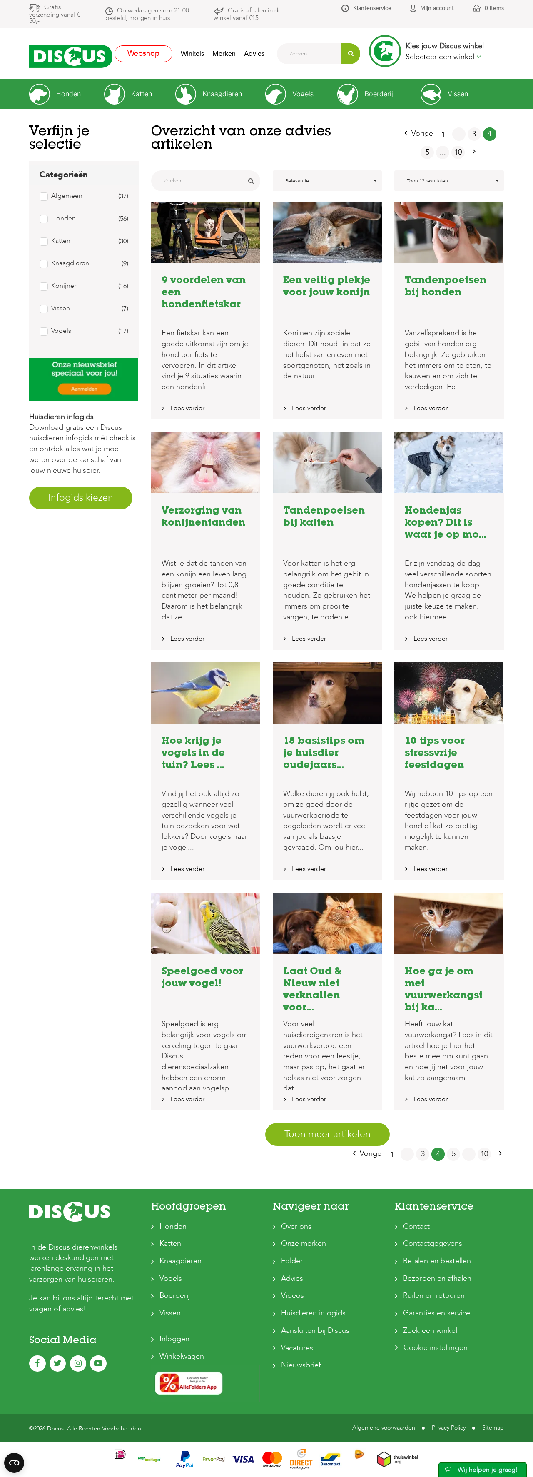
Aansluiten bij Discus (315, 1330)
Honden (173, 1226)
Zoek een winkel (430, 1330)
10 (458, 152)
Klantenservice (372, 8)
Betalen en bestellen (437, 1261)
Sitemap (493, 1428)
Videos (292, 1295)
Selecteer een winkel (441, 57)
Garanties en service (436, 1313)
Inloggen (174, 1339)
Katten (170, 1243)
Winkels (192, 53)
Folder (292, 1261)
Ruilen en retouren (434, 1295)
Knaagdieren (180, 1261)
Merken (224, 53)
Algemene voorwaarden (383, 1428)
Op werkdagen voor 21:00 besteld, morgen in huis (147, 14)
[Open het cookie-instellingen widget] (14, 1463)
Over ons (296, 1226)
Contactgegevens (432, 1243)
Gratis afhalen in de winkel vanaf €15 (247, 14)
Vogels (170, 1278)
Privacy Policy (449, 1428)
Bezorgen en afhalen (437, 1278)
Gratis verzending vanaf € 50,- (54, 14)
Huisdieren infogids (313, 1313)
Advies (254, 53)
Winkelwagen (181, 1356)
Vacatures (297, 1348)
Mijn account (437, 8)
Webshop (143, 53)
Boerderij (174, 1295)
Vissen (170, 1313)
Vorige (422, 133)
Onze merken (303, 1243)
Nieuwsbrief (301, 1365)
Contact (416, 1226)
